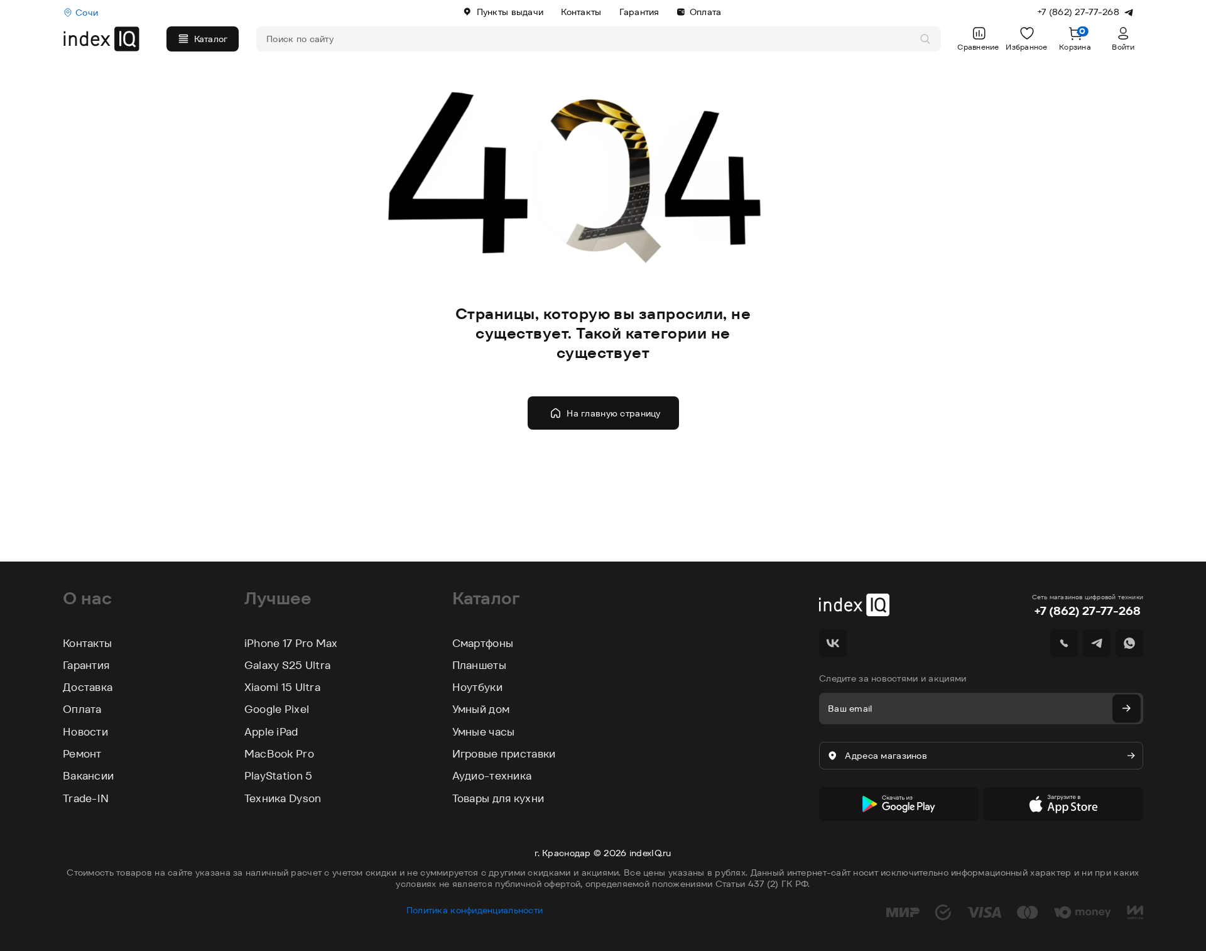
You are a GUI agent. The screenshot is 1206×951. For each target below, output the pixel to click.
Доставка (87, 687)
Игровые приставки (504, 754)
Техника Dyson (283, 798)
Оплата (706, 12)
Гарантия (639, 12)
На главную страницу (613, 413)
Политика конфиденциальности (474, 910)
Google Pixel (276, 709)
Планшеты (479, 665)
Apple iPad (271, 732)
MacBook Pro (279, 754)
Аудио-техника (492, 776)
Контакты (581, 12)
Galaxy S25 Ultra (287, 665)
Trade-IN (86, 798)
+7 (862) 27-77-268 (1087, 611)
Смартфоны (483, 643)
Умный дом (481, 709)
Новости (85, 732)
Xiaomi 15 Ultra (282, 687)
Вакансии (88, 776)
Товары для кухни (498, 798)
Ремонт (82, 754)
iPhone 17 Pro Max (291, 643)
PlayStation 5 (278, 776)
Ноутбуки (477, 687)
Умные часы (483, 732)
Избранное (1026, 47)
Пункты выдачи (510, 12)
